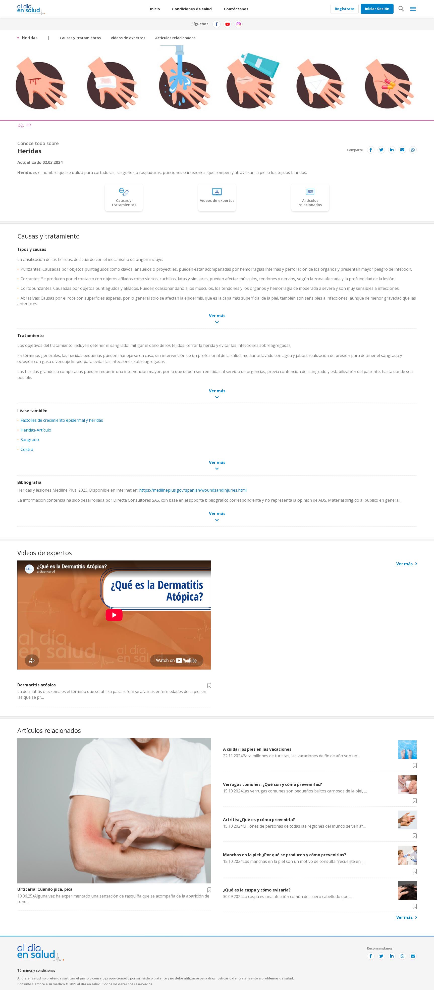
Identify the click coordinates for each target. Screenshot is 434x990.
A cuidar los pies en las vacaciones (257, 749)
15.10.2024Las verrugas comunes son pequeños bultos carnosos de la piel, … (295, 791)
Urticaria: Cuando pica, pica (45, 889)
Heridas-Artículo (36, 430)
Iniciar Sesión (377, 8)
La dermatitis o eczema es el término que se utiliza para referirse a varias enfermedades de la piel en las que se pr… (111, 694)
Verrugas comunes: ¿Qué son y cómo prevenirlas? (272, 784)
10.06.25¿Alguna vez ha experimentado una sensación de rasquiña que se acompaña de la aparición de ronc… (113, 898)
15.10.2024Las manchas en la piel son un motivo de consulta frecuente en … (293, 861)
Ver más (404, 563)
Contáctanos (236, 8)
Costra (27, 449)
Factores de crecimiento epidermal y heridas (62, 420)
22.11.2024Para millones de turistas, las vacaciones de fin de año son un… (291, 756)
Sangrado (30, 439)
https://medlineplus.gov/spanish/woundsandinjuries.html (193, 490)
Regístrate (344, 8)
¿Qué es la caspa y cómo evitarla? (257, 890)
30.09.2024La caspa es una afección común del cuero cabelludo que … (287, 896)
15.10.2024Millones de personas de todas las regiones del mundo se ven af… (294, 826)
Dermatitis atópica (36, 685)
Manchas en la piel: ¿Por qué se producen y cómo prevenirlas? (284, 855)
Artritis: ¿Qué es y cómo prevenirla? (259, 819)
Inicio (155, 8)
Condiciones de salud (192, 8)
